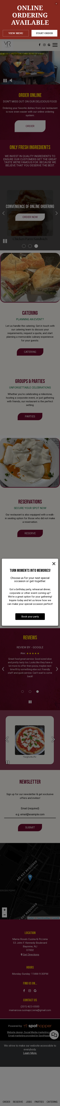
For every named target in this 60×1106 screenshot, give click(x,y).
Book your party (30, 616)
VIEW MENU (15, 33)
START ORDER (44, 33)
